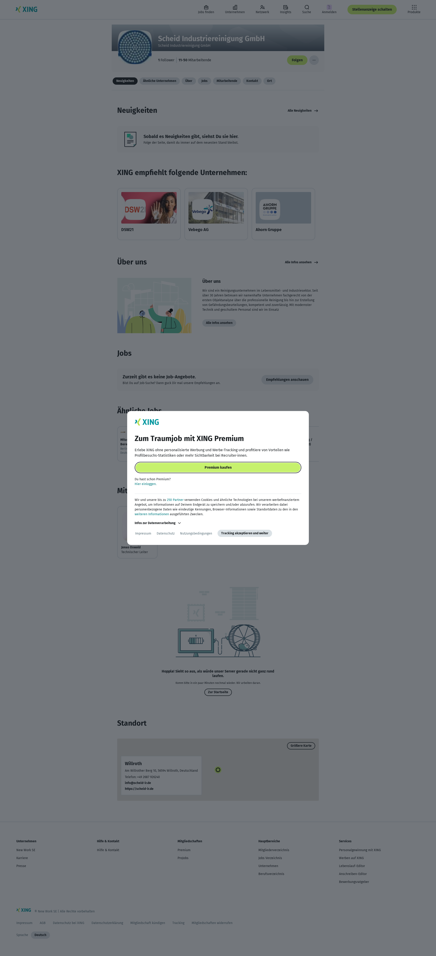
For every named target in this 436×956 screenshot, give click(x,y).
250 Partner (175, 500)
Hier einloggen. (145, 484)
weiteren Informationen (152, 514)
